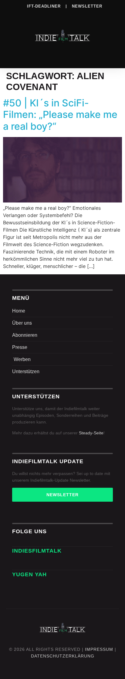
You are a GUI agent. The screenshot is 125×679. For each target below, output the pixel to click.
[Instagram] (37, 14)
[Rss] (87, 14)
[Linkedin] (50, 14)
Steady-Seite (91, 432)
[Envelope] (18, 563)
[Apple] (74, 14)
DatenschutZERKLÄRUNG (62, 656)
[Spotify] (62, 14)
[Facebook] (25, 14)
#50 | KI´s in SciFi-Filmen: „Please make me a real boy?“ (60, 114)
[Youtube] (99, 14)
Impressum (99, 649)
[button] (62, 55)
